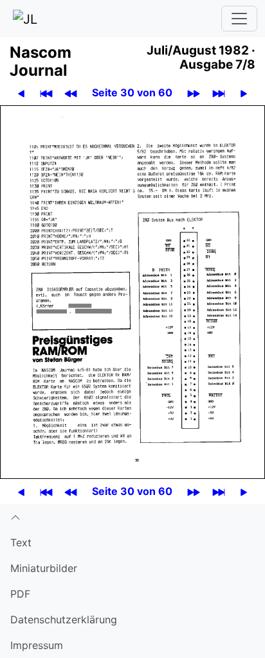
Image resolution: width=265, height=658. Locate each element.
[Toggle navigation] (239, 18)
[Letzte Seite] (219, 92)
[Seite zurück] (21, 92)
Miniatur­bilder (43, 568)
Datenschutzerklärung (63, 619)
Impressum (36, 645)
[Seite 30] (132, 290)
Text (21, 542)
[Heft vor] (194, 92)
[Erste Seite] (46, 92)
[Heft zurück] (71, 92)
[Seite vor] (243, 92)
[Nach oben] (132, 517)
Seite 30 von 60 (132, 92)
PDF (20, 593)
